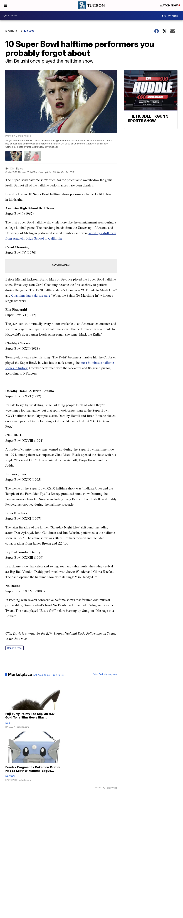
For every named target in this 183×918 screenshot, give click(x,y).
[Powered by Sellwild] (112, 787)
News (29, 31)
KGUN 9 (11, 31)
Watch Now (169, 5)
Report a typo (14, 648)
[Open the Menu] (5, 5)
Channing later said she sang (30, 295)
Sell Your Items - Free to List (48, 675)
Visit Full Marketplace (105, 674)
